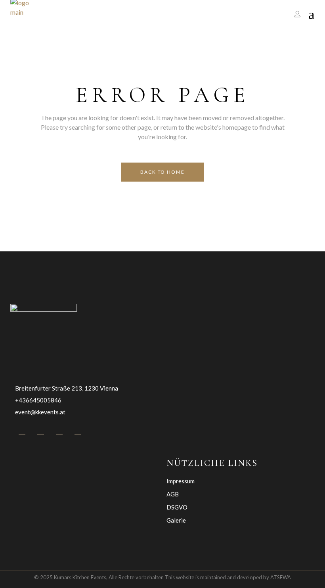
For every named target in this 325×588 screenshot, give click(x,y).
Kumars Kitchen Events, (80, 577)
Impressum (180, 481)
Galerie (176, 520)
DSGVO (176, 507)
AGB (172, 494)
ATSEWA (280, 577)
